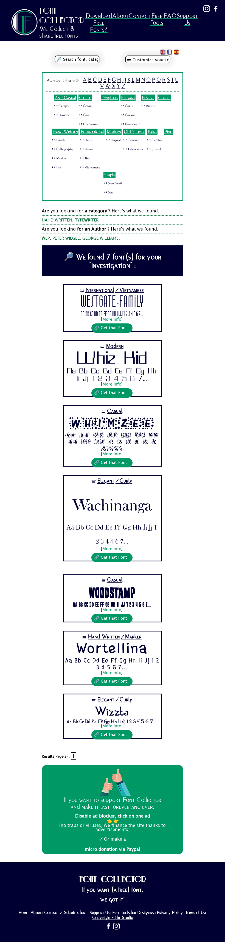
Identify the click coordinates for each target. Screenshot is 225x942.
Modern (114, 131)
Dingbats (109, 97)
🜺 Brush (58, 140)
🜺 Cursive (128, 115)
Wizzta (112, 711)
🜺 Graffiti (154, 140)
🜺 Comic (85, 106)
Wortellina (112, 649)
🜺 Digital (113, 140)
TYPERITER (87, 220)
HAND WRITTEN (57, 220)
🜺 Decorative (88, 124)
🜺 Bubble (148, 106)
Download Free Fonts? (98, 22)
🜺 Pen (56, 167)
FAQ (169, 15)
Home (23, 912)
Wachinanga (112, 502)
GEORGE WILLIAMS (100, 238)
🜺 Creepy (61, 106)
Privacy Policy (170, 912)
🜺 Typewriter (133, 149)
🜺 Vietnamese (90, 167)
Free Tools (156, 19)
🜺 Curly (126, 106)
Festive (148, 97)
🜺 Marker (59, 158)
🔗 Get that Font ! (112, 328)
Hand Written (65, 131)
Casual (85, 97)
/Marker (131, 636)
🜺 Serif (108, 192)
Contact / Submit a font (65, 912)
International (92, 131)
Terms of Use (196, 912)
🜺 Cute (84, 115)
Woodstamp (112, 592)
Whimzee (111, 423)
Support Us (187, 19)
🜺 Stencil (154, 149)
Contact (139, 15)
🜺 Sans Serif (112, 183)
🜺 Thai (85, 158)
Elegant (128, 97)
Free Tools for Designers (133, 912)
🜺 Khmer (86, 149)
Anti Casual (65, 97)
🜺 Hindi (86, 140)
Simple (109, 175)
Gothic (164, 97)
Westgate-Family (112, 302)
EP (46, 238)
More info (111, 320)
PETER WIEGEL (66, 238)
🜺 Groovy (131, 140)
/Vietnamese (129, 290)
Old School (134, 131)
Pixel (168, 131)
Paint (152, 131)
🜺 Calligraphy (62, 149)
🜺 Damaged (63, 115)
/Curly (124, 481)
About (120, 15)
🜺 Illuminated (130, 124)
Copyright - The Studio (112, 917)
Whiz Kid (112, 359)
